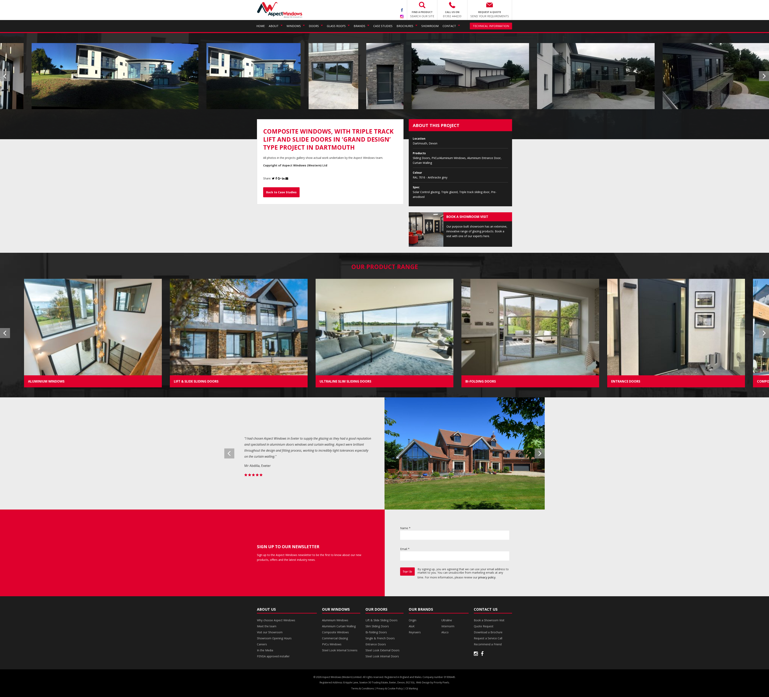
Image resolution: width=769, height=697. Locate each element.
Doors (314, 26)
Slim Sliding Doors (377, 626)
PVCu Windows (331, 644)
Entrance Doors (375, 644)
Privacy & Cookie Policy (389, 688)
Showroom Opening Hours (274, 638)
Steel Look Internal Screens (339, 650)
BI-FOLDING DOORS (480, 381)
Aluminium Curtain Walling (339, 626)
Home (260, 26)
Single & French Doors (380, 638)
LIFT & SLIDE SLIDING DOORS (196, 381)
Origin (412, 620)
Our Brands (421, 609)
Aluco (445, 632)
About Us (266, 609)
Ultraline (446, 620)
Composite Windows (335, 632)
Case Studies (383, 26)
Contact (449, 26)
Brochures (405, 26)
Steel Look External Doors (382, 650)
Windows (294, 26)
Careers (262, 644)
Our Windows (336, 609)
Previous (5, 76)
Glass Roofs (336, 26)
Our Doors (376, 609)
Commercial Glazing (335, 638)
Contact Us (485, 609)
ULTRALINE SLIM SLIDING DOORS (345, 381)
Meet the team (266, 626)
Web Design (423, 682)
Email (405, 549)
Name (405, 528)
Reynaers (415, 632)
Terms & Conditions (362, 688)
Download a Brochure (488, 632)
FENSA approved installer (273, 656)
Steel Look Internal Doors (382, 656)
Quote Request (483, 626)
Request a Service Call (488, 638)
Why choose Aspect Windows (276, 620)
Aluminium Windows (335, 620)
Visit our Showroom (270, 632)
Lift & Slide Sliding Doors (381, 620)
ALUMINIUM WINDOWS (46, 381)
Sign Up (407, 571)
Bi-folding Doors (376, 632)
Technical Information (491, 26)
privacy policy (486, 577)
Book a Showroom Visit (489, 620)
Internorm (447, 626)
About (274, 26)
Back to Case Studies (281, 192)
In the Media (265, 650)
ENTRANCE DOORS (625, 381)
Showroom (430, 26)
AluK (412, 626)
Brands (359, 26)
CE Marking (411, 688)
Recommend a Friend (488, 644)
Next (764, 76)
